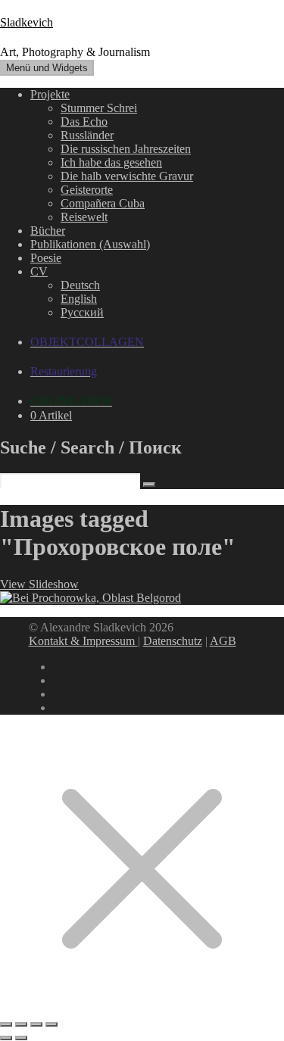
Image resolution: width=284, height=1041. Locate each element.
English (79, 298)
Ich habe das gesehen (111, 162)
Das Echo (84, 121)
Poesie (45, 257)
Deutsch (80, 285)
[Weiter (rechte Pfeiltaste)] (21, 1038)
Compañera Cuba (103, 203)
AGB (223, 640)
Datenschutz (172, 640)
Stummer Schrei (99, 107)
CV (39, 271)
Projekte (50, 94)
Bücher (47, 230)
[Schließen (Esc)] (51, 1024)
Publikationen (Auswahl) (90, 244)
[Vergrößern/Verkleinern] (6, 1024)
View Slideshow (39, 584)
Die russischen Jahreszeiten (126, 148)
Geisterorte (87, 189)
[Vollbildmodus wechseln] (21, 1024)
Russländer (87, 135)
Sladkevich (26, 22)
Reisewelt (84, 216)
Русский (82, 312)
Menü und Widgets (47, 67)
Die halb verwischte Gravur (127, 176)
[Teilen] (36, 1024)
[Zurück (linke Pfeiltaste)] (6, 1038)
